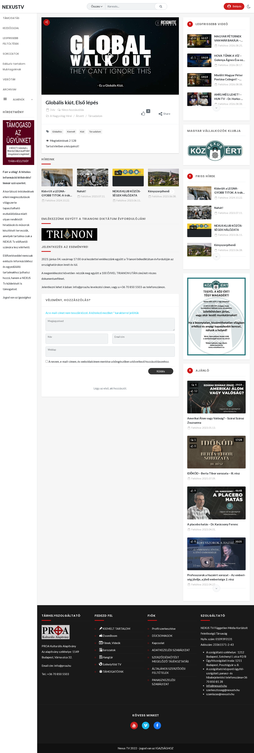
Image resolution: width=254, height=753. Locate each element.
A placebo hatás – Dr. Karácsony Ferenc (212, 524)
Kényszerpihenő (158, 191)
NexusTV (13, 7)
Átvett (80, 116)
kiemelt (71, 131)
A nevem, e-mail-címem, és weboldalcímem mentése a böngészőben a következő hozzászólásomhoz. (109, 361)
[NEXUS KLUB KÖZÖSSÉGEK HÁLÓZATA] (128, 177)
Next (172, 191)
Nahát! (81, 191)
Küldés (161, 371)
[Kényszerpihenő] (163, 177)
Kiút (82, 131)
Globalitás (57, 131)
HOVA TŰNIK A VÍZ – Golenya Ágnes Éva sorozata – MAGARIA (229, 60)
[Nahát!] (92, 177)
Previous (48, 191)
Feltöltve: (57, 200)
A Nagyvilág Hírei (61, 116)
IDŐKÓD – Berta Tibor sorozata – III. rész (213, 473)
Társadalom (95, 116)
